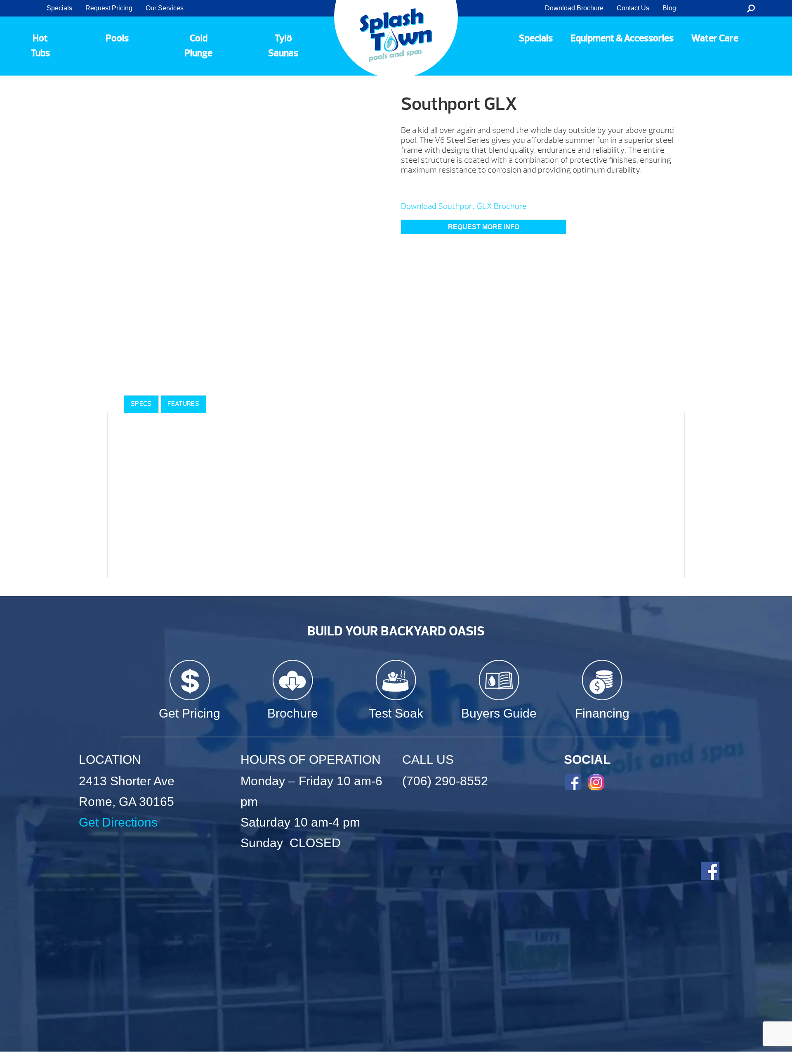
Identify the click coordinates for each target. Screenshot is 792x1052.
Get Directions (118, 822)
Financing (602, 713)
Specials (59, 8)
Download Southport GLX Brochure (464, 206)
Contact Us (633, 8)
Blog (669, 8)
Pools (117, 38)
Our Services (165, 8)
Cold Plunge (198, 45)
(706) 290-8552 (445, 781)
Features (183, 404)
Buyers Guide (499, 713)
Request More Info (483, 226)
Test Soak (396, 713)
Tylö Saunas (283, 45)
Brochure (292, 713)
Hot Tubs (40, 45)
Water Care (714, 38)
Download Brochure (574, 8)
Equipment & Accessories (622, 38)
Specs (141, 404)
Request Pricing (108, 8)
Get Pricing (189, 713)
